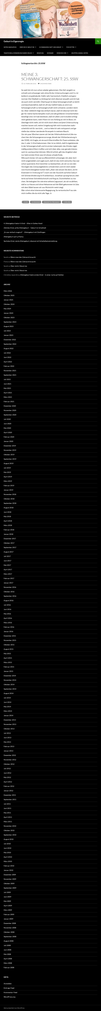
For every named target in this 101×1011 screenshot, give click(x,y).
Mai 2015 (7, 653)
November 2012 (10, 760)
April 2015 (8, 658)
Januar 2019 (8, 490)
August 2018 (8, 508)
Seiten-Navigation (10, 47)
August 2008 (8, 941)
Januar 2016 (8, 631)
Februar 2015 (9, 667)
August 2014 (8, 693)
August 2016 (8, 600)
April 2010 (8, 857)
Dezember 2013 (10, 720)
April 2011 (8, 817)
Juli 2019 (7, 468)
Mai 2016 (7, 614)
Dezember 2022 (10, 340)
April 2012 (8, 782)
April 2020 (8, 432)
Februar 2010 (9, 866)
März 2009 (8, 910)
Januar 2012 (8, 791)
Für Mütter (70, 47)
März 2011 (8, 821)
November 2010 (10, 826)
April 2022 (8, 362)
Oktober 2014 (9, 684)
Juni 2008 (7, 950)
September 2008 (10, 936)
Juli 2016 (7, 605)
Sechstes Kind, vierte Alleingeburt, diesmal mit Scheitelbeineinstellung (30, 241)
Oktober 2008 (9, 932)
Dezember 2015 (10, 636)
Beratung (40, 53)
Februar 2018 (9, 530)
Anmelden (8, 984)
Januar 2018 (8, 534)
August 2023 (8, 326)
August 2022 (8, 348)
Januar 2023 (8, 335)
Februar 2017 (9, 578)
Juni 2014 (7, 702)
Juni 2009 (7, 897)
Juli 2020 (7, 419)
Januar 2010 (8, 870)
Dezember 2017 (10, 538)
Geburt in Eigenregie (14, 41)
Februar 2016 (9, 627)
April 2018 (8, 521)
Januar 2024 (8, 313)
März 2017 (8, 574)
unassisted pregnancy (51, 202)
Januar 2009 (8, 919)
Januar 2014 (8, 715)
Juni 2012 (7, 773)
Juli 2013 (7, 733)
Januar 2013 (8, 751)
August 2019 (8, 463)
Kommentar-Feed (10, 992)
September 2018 (10, 503)
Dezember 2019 (10, 446)
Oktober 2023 (9, 317)
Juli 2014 (7, 698)
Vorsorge (67, 202)
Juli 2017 (7, 556)
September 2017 (10, 547)
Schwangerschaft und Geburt (50, 47)
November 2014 (10, 680)
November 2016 (10, 587)
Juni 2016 (7, 609)
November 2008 (10, 928)
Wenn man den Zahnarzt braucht (23, 257)
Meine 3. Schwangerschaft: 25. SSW (49, 76)
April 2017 (8, 569)
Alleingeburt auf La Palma (13, 237)
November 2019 (10, 450)
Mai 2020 (7, 428)
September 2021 (10, 375)
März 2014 (8, 711)
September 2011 (10, 799)
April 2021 (8, 393)
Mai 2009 (7, 901)
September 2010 (10, 835)
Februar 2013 (9, 746)
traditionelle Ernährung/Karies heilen (18, 53)
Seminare (50, 53)
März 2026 (8, 291)
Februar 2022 (9, 366)
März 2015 (8, 662)
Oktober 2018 (9, 499)
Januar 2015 (8, 671)
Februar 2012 (9, 786)
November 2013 (10, 724)
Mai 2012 (7, 777)
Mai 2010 (7, 852)
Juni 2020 (7, 424)
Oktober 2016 (9, 592)
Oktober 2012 (9, 764)
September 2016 (10, 596)
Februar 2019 (9, 485)
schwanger (36, 202)
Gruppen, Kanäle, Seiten (79, 53)
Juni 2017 (7, 561)
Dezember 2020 (10, 406)
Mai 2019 (7, 472)
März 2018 (8, 525)
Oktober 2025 (9, 295)
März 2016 (8, 623)
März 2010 (8, 861)
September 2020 (10, 415)
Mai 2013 (7, 742)
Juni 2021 (7, 384)
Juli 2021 (7, 379)
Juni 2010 (7, 848)
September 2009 (10, 888)
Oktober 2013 (9, 729)
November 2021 (10, 370)
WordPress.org (9, 997)
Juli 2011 (7, 804)
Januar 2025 (8, 300)
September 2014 (10, 689)
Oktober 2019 (9, 454)
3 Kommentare (45, 84)
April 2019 (8, 477)
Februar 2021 (9, 401)
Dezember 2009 (10, 875)
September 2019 (10, 459)
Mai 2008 (7, 954)
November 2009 (10, 879)
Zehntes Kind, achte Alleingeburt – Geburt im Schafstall (25, 228)
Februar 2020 (9, 437)
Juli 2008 (7, 945)
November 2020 (10, 410)
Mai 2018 (7, 516)
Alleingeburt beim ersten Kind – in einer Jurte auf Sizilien (42, 275)
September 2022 (10, 344)
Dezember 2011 (10, 795)
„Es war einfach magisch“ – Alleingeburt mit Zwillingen (24, 232)
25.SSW (25, 202)
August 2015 (8, 649)
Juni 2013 (7, 737)
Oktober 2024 (9, 304)
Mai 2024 (7, 309)
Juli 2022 (7, 353)
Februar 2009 (9, 914)
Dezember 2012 (10, 755)
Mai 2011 (7, 813)
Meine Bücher (61, 53)
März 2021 (8, 397)
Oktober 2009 (9, 883)
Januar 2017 (8, 583)
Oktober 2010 (9, 830)
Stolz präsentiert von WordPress (14, 1008)
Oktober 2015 (9, 645)
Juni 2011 (7, 808)
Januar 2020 (8, 441)
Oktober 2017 (9, 543)
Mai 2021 (7, 388)
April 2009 (8, 906)
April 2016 (8, 618)
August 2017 (8, 552)
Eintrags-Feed (9, 988)
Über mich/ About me (27, 47)
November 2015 (10, 640)
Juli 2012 (7, 768)
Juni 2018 (7, 512)
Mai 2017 (7, 565)
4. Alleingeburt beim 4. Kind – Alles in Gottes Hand (23, 223)
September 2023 (10, 322)
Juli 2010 (7, 844)
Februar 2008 (9, 967)
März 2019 (8, 481)
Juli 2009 (7, 892)
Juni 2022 (7, 357)
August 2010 (8, 839)
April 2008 (8, 959)
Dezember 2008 (10, 923)
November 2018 (10, 494)
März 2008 (8, 963)
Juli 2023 (7, 331)
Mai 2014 (7, 707)
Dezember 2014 (10, 676)
